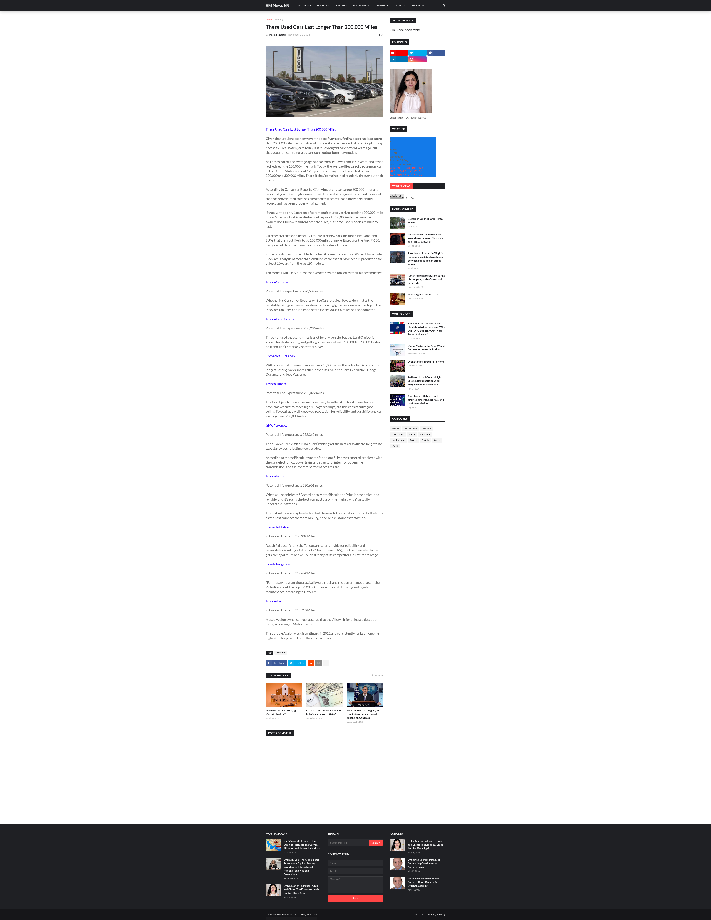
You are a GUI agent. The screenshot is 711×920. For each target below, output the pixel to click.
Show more (377, 675)
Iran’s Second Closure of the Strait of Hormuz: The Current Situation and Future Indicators (302, 844)
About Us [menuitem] (417, 5)
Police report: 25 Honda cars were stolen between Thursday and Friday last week (425, 238)
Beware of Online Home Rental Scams (425, 220)
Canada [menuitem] (380, 5)
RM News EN (277, 5)
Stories (436, 440)
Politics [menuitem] (303, 5)
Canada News (410, 428)
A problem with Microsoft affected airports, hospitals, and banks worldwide (426, 399)
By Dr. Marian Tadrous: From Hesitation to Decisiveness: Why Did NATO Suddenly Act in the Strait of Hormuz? (426, 329)
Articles (395, 428)
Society (425, 440)
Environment (398, 434)
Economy (278, 19)
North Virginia (398, 440)
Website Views (401, 186)
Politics (413, 440)
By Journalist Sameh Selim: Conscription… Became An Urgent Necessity (423, 882)
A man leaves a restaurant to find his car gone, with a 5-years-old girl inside (426, 279)
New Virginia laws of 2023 (423, 294)
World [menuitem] (398, 5)
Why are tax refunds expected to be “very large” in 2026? (323, 712)
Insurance (425, 434)
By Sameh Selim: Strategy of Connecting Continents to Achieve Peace (424, 863)
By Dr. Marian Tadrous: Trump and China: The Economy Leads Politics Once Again (301, 889)
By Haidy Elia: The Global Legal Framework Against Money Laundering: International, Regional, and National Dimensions (301, 867)
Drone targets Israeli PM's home (426, 361)
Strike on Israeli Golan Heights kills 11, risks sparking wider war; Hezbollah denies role (425, 381)
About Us (419, 914)
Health (412, 434)
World (395, 445)
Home (269, 19)
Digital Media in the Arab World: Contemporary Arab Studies (426, 347)
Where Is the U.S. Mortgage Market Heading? (281, 712)
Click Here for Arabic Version (405, 29)
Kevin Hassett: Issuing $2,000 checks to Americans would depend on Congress (363, 714)
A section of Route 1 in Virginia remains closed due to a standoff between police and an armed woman (426, 259)
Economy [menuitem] (360, 5)
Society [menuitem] (322, 5)
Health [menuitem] (340, 5)
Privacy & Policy (436, 914)
